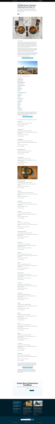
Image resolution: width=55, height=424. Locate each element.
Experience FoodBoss (15, 422)
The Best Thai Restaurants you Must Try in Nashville (17, 408)
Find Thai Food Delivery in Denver (27, 116)
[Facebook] (37, 0)
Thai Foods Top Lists (17, 401)
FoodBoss (36, 414)
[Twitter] (38, 0)
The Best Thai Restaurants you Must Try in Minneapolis (17, 402)
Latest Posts (25, 422)
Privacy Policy (28, 422)
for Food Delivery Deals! (27, 418)
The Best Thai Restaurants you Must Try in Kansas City (17, 405)
